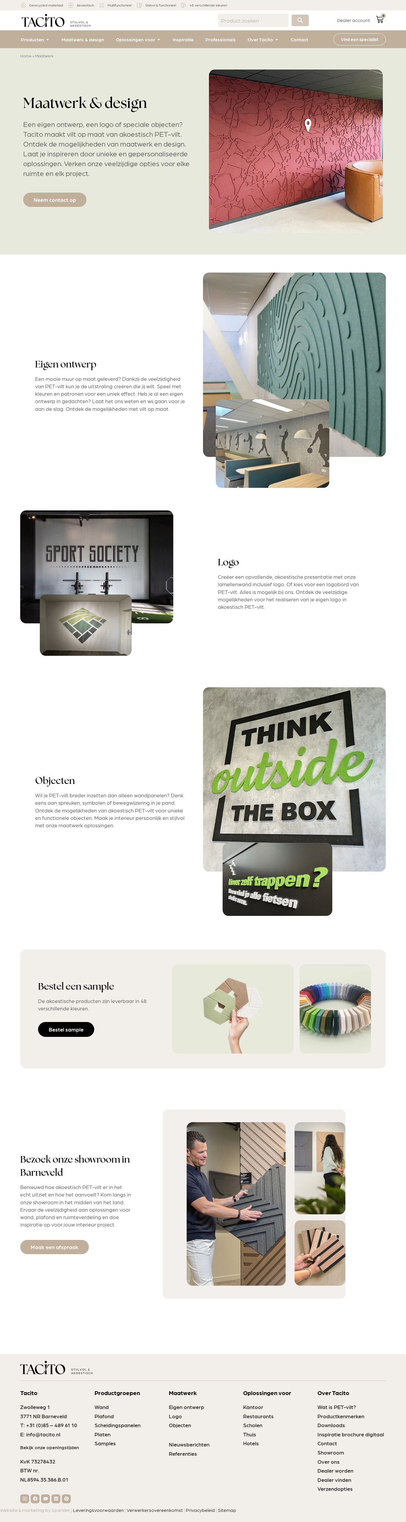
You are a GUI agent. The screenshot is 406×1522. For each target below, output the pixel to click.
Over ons (328, 1461)
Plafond (104, 1416)
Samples (105, 1443)
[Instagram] (24, 1498)
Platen (103, 1434)
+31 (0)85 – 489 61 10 (51, 1425)
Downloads (331, 1425)
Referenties (183, 1453)
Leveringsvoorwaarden (98, 1510)
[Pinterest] (66, 1498)
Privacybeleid (200, 1510)
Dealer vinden (334, 1480)
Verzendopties (335, 1488)
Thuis (249, 1434)
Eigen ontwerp (186, 1407)
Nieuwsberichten (189, 1444)
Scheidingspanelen (118, 1425)
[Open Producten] (47, 39)
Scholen (252, 1425)
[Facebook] (35, 1498)
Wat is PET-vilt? (336, 1407)
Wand (102, 1407)
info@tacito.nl (43, 1434)
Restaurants (258, 1416)
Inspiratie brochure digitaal (350, 1434)
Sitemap (227, 1510)
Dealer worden (335, 1470)
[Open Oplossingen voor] (159, 39)
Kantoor (253, 1407)
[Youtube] (45, 1498)
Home (26, 55)
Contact (327, 1443)
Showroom (330, 1452)
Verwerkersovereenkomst (155, 1510)
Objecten (180, 1425)
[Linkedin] (55, 1498)
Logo (175, 1416)
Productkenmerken (340, 1416)
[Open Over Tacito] (277, 39)
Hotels (251, 1443)
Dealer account (353, 20)
